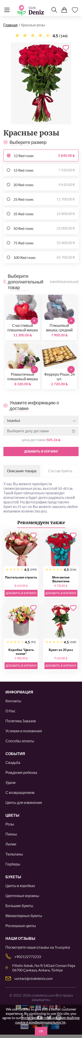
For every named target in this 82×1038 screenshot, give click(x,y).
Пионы (11, 834)
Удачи (10, 782)
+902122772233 (27, 956)
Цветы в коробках (20, 885)
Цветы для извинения (23, 802)
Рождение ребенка (21, 772)
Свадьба (12, 762)
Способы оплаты (19, 741)
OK (41, 1031)
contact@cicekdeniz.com (33, 978)
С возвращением (19, 792)
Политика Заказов (20, 721)
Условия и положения (23, 731)
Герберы (12, 864)
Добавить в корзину (41, 451)
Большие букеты (19, 905)
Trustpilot (62, 947)
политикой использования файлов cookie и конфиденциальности (47, 1019)
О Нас (10, 711)
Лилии (10, 844)
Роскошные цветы (20, 925)
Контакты (13, 701)
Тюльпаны (14, 854)
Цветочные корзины (22, 895)
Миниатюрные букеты (23, 915)
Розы (9, 824)
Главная (10, 25)
